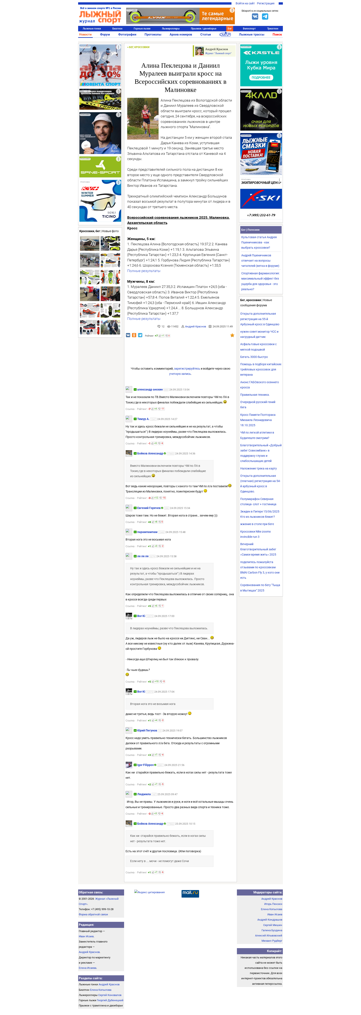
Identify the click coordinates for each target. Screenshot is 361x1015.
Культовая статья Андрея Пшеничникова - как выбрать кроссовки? (259, 242)
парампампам (147, 532)
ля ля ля (143, 556)
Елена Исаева (87, 967)
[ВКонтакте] (255, 16)
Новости (85, 34)
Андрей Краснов (195, 326)
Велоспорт (249, 28)
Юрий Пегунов (147, 730)
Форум (105, 34)
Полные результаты (143, 271)
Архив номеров (181, 34)
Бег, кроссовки (139, 47)
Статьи (205, 34)
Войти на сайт (245, 3)
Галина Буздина (272, 930)
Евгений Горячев (149, 508)
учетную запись (180, 373)
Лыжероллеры (171, 28)
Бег (230, 28)
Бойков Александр (150, 453)
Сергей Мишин (272, 925)
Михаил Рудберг (272, 940)
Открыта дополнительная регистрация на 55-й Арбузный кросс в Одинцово (259, 319)
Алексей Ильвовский (268, 935)
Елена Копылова (100, 989)
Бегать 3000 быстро (254, 357)
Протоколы (153, 34)
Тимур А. (143, 419)
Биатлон (117, 28)
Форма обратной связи (93, 914)
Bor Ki (141, 616)
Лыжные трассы (251, 34)
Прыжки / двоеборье (203, 28)
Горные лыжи (142, 28)
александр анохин (150, 389)
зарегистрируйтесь (187, 368)
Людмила (144, 794)
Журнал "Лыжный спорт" (218, 53)
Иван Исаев (86, 936)
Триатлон (272, 28)
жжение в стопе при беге (257, 524)
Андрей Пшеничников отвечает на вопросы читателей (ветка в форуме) (260, 260)
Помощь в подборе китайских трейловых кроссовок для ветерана (260, 369)
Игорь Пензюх (273, 904)
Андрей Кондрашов (269, 919)
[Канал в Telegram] (265, 16)
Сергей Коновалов (109, 995)
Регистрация (266, 3)
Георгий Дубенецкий (110, 1000)
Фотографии (127, 34)
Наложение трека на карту (258, 468)
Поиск (277, 34)
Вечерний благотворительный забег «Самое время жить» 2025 (258, 549)
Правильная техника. (255, 394)
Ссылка (130, 409)
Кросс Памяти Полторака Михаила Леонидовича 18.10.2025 (258, 420)
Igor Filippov (145, 765)
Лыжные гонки (92, 28)
